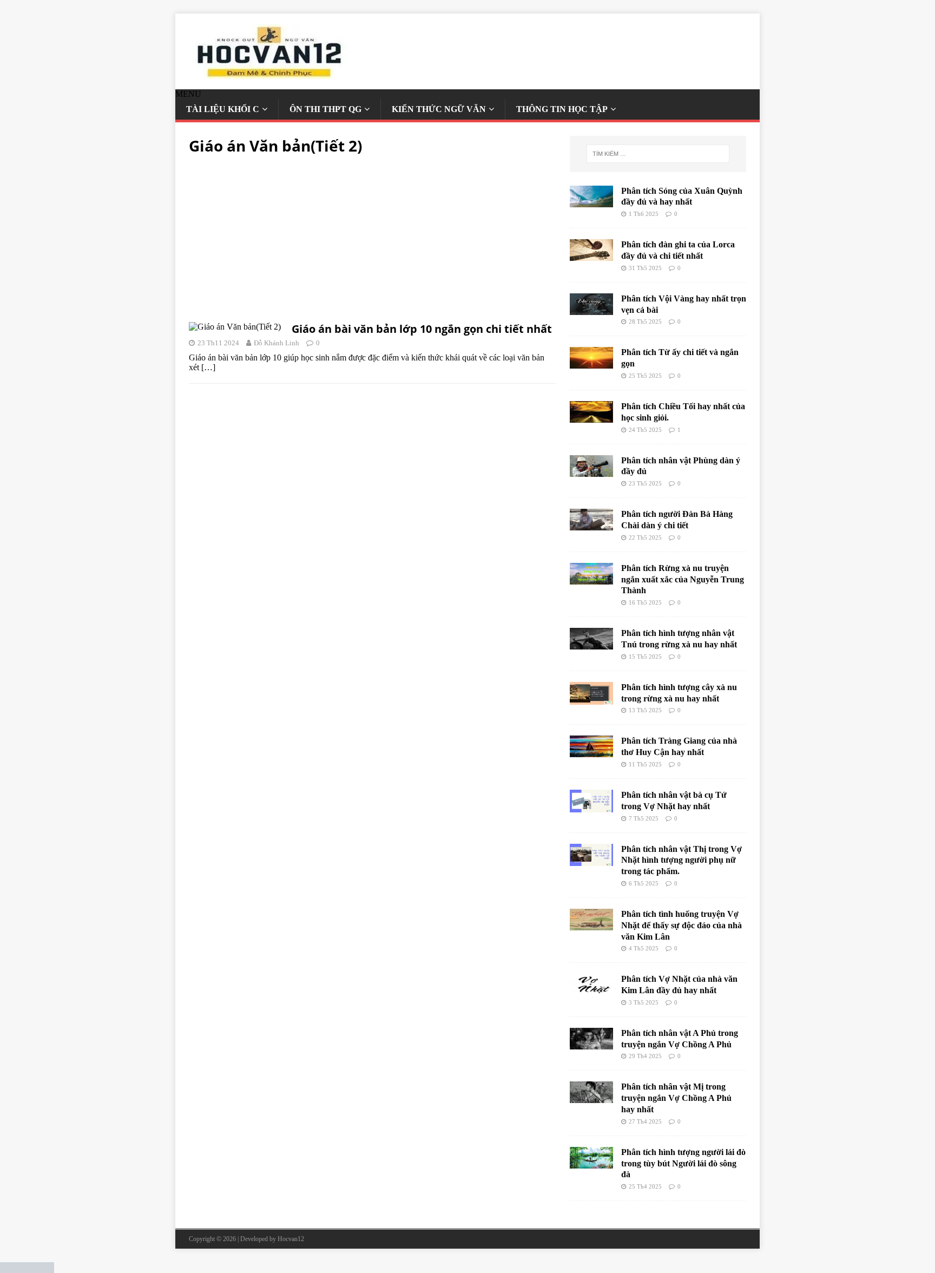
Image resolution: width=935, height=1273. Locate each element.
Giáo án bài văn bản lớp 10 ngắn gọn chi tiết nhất (422, 328)
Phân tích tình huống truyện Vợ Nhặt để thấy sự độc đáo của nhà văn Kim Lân (681, 925)
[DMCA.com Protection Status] (27, 1267)
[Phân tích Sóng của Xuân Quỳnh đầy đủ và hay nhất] (591, 202)
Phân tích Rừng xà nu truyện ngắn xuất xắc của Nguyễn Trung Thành (682, 579)
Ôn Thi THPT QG (325, 109)
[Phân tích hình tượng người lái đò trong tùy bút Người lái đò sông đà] (591, 1163)
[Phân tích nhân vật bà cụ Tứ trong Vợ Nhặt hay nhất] (591, 807)
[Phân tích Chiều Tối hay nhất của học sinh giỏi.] (591, 417)
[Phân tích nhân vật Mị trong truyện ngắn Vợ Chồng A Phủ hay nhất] (591, 1098)
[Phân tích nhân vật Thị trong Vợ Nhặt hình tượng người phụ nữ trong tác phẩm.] (591, 860)
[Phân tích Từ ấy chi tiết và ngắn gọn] (591, 363)
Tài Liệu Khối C (222, 109)
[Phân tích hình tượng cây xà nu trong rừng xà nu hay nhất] (591, 699)
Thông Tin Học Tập (562, 109)
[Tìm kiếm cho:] (658, 154)
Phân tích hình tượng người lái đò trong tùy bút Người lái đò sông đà (683, 1163)
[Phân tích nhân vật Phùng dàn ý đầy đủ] (591, 471)
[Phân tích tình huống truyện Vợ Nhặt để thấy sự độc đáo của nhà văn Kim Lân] (591, 925)
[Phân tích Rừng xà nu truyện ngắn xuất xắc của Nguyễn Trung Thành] (591, 579)
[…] (208, 367)
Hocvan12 (291, 1239)
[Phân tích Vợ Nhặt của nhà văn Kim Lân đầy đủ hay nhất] (591, 990)
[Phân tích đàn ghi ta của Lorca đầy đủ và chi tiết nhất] (591, 255)
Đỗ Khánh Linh (276, 343)
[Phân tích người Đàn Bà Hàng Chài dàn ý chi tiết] (591, 525)
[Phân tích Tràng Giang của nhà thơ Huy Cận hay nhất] (591, 752)
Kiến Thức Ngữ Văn (439, 109)
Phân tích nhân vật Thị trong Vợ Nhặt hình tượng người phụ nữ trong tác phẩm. (681, 860)
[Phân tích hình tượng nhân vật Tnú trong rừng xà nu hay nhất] (591, 644)
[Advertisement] (372, 242)
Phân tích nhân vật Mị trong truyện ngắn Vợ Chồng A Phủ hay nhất (676, 1098)
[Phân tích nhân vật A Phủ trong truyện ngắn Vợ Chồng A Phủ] (591, 1044)
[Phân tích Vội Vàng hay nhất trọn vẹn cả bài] (591, 309)
